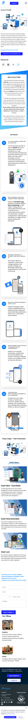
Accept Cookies (11, 717)
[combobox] (6, 596)
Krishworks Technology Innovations (6, 695)
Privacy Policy (11, 713)
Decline (21, 717)
